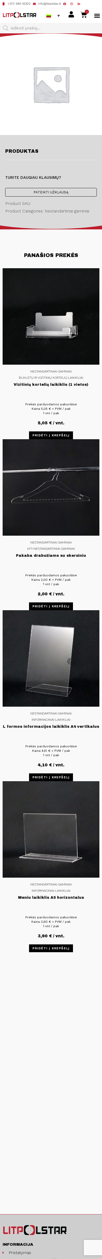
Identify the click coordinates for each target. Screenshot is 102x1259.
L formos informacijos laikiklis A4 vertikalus (51, 727)
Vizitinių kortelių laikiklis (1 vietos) (51, 385)
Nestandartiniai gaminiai (51, 371)
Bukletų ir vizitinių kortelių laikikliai (51, 378)
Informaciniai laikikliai (51, 720)
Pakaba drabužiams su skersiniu (51, 556)
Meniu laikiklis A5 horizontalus (51, 898)
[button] (97, 15)
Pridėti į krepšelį (51, 435)
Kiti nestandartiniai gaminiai (51, 549)
